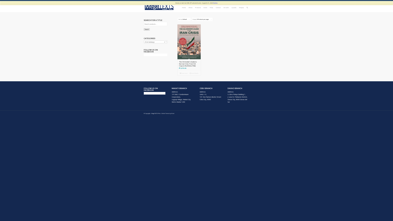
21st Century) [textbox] (155, 42)
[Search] (247, 7)
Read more (184, 73)
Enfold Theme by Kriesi (167, 113)
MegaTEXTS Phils (155, 113)
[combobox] (155, 41)
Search (147, 29)
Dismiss (215, 3)
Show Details (194, 73)
